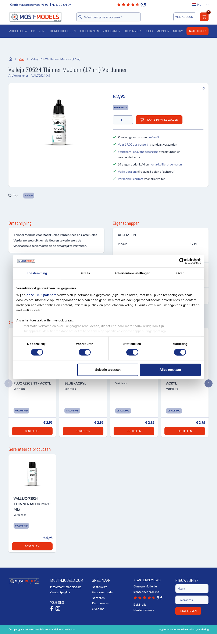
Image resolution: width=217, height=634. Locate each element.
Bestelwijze (99, 587)
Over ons (98, 609)
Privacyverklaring (199, 629)
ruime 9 (154, 137)
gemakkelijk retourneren (166, 164)
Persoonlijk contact (130, 179)
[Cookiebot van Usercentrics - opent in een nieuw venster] (182, 261)
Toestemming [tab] (37, 273)
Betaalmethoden (103, 592)
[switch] (85, 352)
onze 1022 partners (41, 295)
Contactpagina (60, 592)
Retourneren (100, 603)
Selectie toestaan (108, 370)
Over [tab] (180, 273)
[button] (8, 383)
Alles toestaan (170, 370)
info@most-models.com (65, 587)
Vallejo (29, 195)
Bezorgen (98, 598)
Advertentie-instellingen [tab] (132, 273)
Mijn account (185, 16)
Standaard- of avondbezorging (138, 151)
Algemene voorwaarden (173, 629)
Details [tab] (84, 273)
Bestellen (32, 431)
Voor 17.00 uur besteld (133, 144)
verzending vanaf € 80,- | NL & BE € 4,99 (40, 4)
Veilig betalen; (127, 171)
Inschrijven (188, 610)
